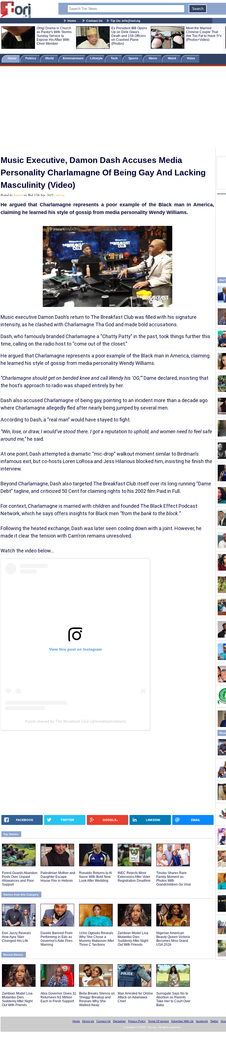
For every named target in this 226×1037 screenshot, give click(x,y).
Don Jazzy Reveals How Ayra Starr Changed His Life (16, 937)
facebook (202, 1021)
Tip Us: (125, 20)
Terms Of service (158, 1021)
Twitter (214, 1021)
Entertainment (73, 58)
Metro (153, 58)
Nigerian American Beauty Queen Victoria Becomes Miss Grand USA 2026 (173, 939)
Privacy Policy (137, 1021)
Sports (133, 58)
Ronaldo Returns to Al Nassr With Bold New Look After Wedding (95, 877)
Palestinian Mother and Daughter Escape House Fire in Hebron (58, 877)
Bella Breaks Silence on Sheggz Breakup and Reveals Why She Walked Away (97, 999)
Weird (172, 58)
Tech (114, 58)
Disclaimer (119, 1021)
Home (72, 20)
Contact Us (94, 20)
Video (191, 58)
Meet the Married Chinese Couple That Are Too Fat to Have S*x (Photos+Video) (204, 34)
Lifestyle (96, 58)
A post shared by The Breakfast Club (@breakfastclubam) (75, 721)
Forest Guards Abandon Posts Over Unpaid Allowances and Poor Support (19, 878)
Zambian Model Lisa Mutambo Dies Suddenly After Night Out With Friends (133, 939)
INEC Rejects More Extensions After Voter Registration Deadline (134, 877)
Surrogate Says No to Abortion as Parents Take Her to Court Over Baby (173, 999)
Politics (31, 58)
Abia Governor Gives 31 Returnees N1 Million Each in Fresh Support (58, 997)
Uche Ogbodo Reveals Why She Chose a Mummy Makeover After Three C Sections (96, 939)
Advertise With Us (182, 1021)
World (50, 58)
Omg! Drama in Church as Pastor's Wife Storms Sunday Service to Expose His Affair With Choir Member (54, 36)
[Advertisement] (113, 108)
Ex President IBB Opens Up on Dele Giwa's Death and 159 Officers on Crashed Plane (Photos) (129, 36)
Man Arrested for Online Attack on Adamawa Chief (135, 997)
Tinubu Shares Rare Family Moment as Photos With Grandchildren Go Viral (173, 878)
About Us (88, 1021)
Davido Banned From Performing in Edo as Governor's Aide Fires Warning (56, 939)
